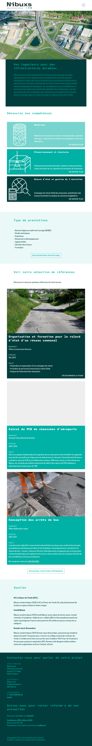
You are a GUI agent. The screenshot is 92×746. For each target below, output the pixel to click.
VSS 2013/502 (33, 561)
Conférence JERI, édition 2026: (20, 720)
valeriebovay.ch (20, 740)
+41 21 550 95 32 (16, 695)
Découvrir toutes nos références (46, 571)
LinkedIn (30, 716)
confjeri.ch (41, 725)
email (9, 697)
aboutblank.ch (40, 740)
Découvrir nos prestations (46, 255)
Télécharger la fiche (72, 376)
